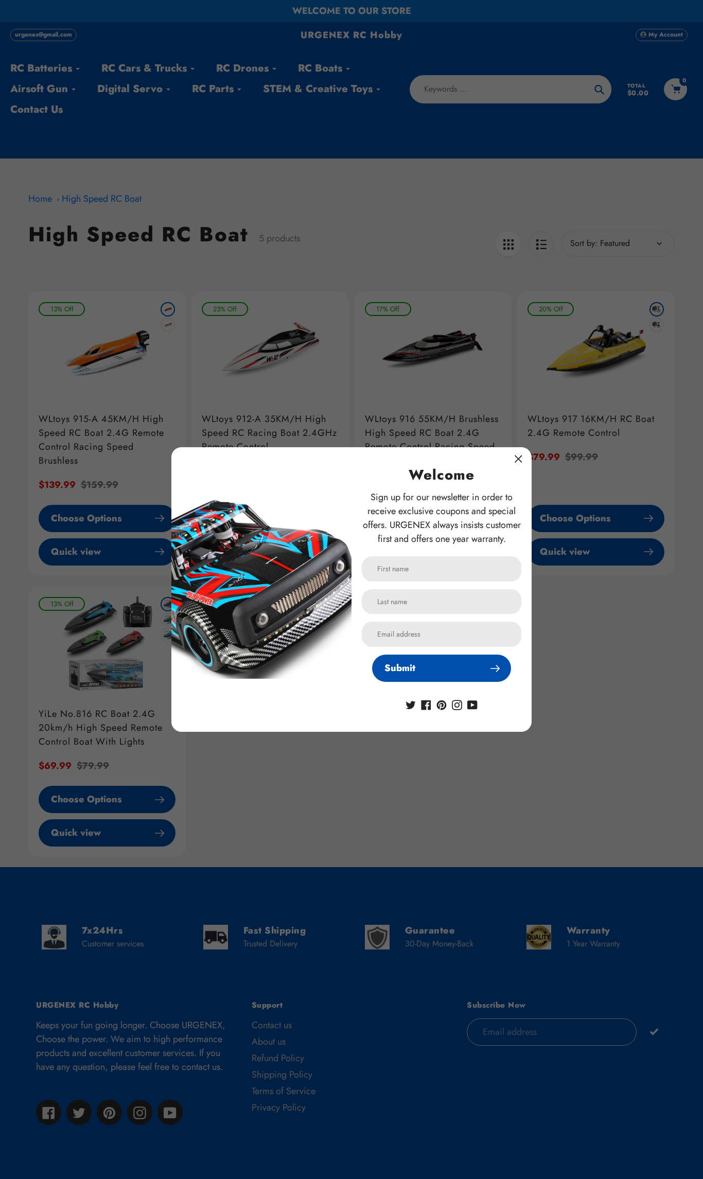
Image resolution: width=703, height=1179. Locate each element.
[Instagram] (457, 704)
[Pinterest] (441, 704)
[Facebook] (426, 704)
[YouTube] (472, 704)
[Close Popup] (518, 458)
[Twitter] (411, 704)
